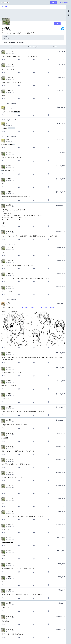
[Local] (68, 11)
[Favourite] (34, 60)
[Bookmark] (49, 60)
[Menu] (62, 23)
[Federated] (68, 15)
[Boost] (19, 60)
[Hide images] (3, 311)
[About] (68, 21)
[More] (64, 60)
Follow (57, 23)
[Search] (68, 7)
